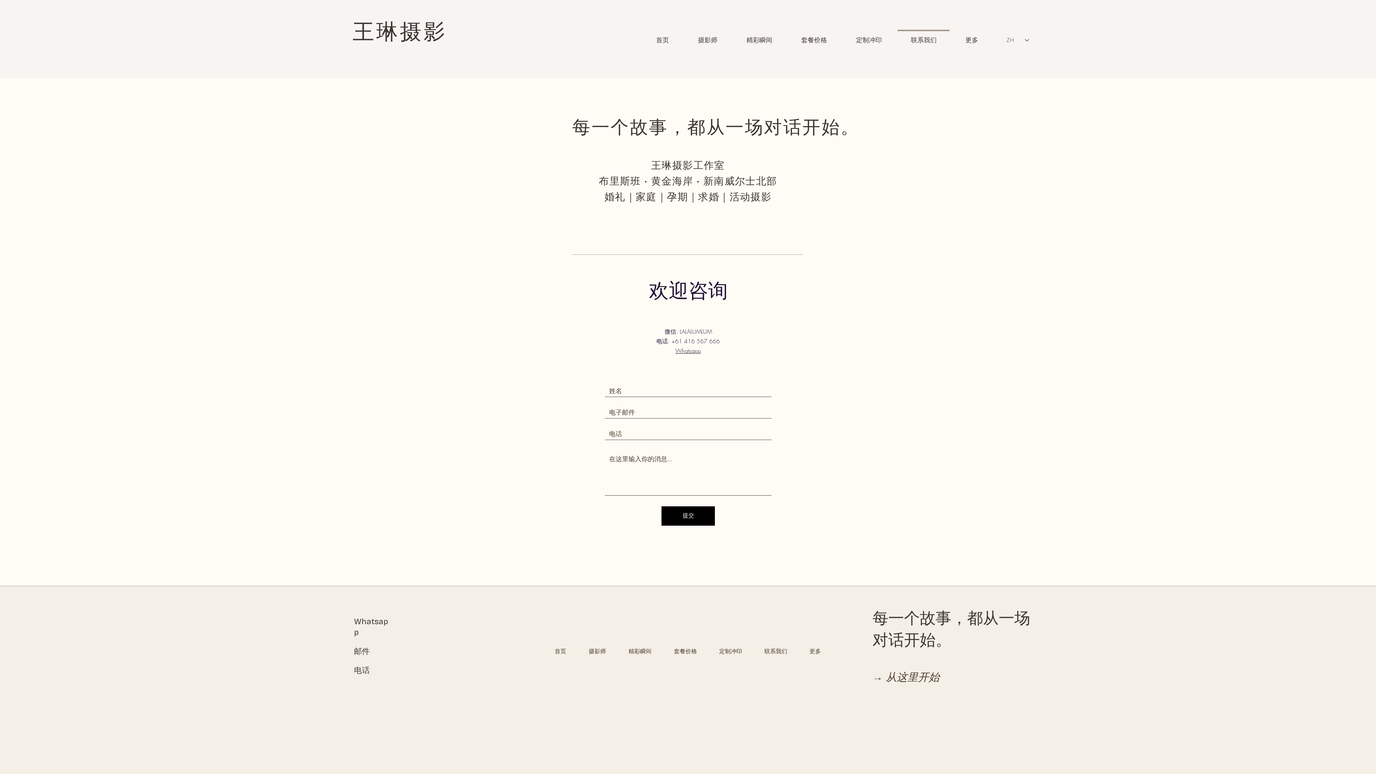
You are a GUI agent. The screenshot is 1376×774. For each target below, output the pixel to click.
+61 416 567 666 (696, 341)
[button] (814, 37)
